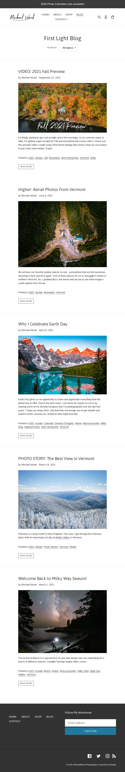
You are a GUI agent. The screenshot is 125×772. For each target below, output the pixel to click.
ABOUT (25, 716)
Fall (46, 157)
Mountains (54, 157)
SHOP (38, 716)
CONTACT (15, 721)
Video (93, 157)
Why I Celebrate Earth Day (43, 324)
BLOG (50, 716)
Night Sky (95, 671)
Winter (73, 546)
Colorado (48, 423)
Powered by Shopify (107, 765)
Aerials (38, 157)
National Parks (32, 426)
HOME (12, 716)
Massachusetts (91, 423)
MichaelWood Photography (86, 765)
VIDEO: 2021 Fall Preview (41, 71)
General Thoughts (64, 423)
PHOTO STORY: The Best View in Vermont (56, 458)
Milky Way (83, 671)
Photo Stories (51, 546)
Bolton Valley (62, 537)
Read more (26, 166)
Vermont (84, 157)
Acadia (38, 423)
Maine (78, 423)
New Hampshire (69, 157)
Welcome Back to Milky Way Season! (52, 578)
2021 (31, 157)
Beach (47, 671)
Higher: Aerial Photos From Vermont (52, 189)
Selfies (21, 674)
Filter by (52, 48)
